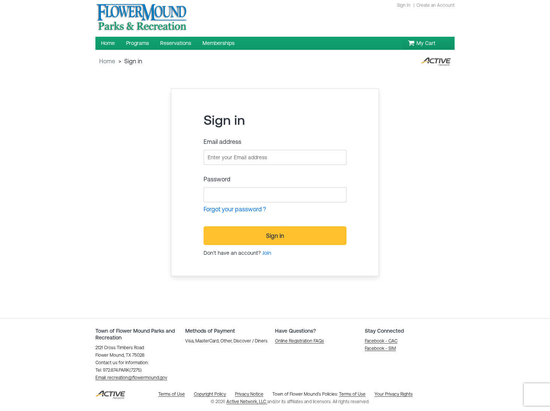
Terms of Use (352, 394)
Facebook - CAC (381, 341)
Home (107, 61)
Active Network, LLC (246, 401)
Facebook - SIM (380, 348)
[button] (131, 377)
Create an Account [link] (435, 5)
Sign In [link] (403, 5)
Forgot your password (233, 209)
